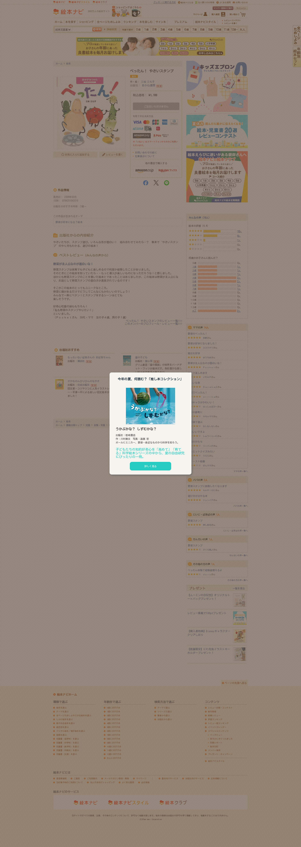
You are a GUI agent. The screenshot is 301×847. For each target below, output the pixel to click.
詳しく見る (150, 466)
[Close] (191, 372)
